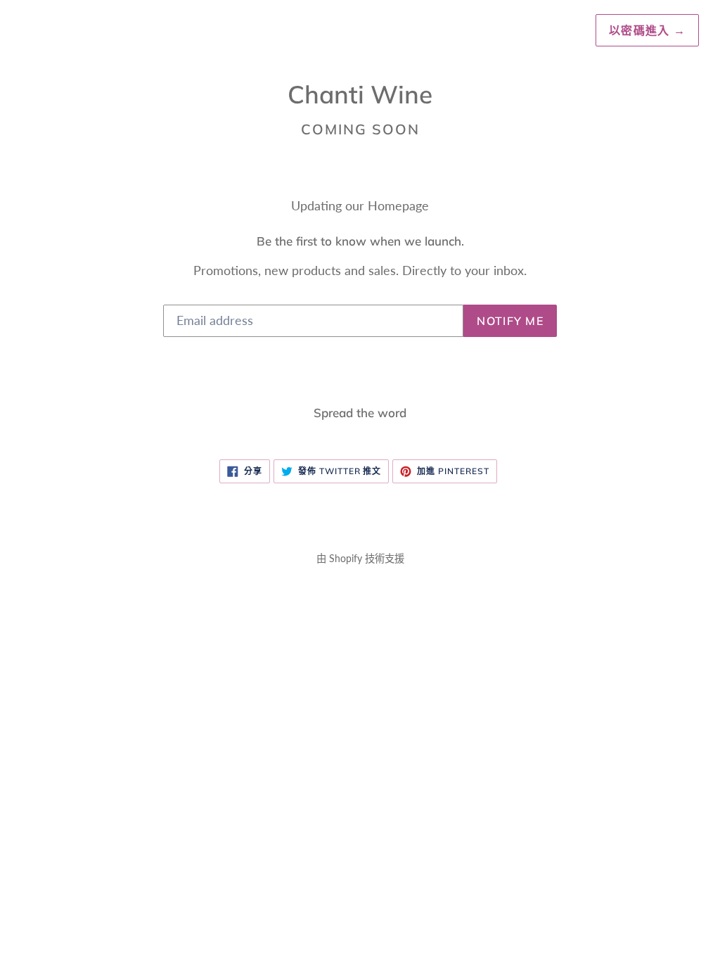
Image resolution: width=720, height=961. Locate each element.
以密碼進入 (647, 30)
